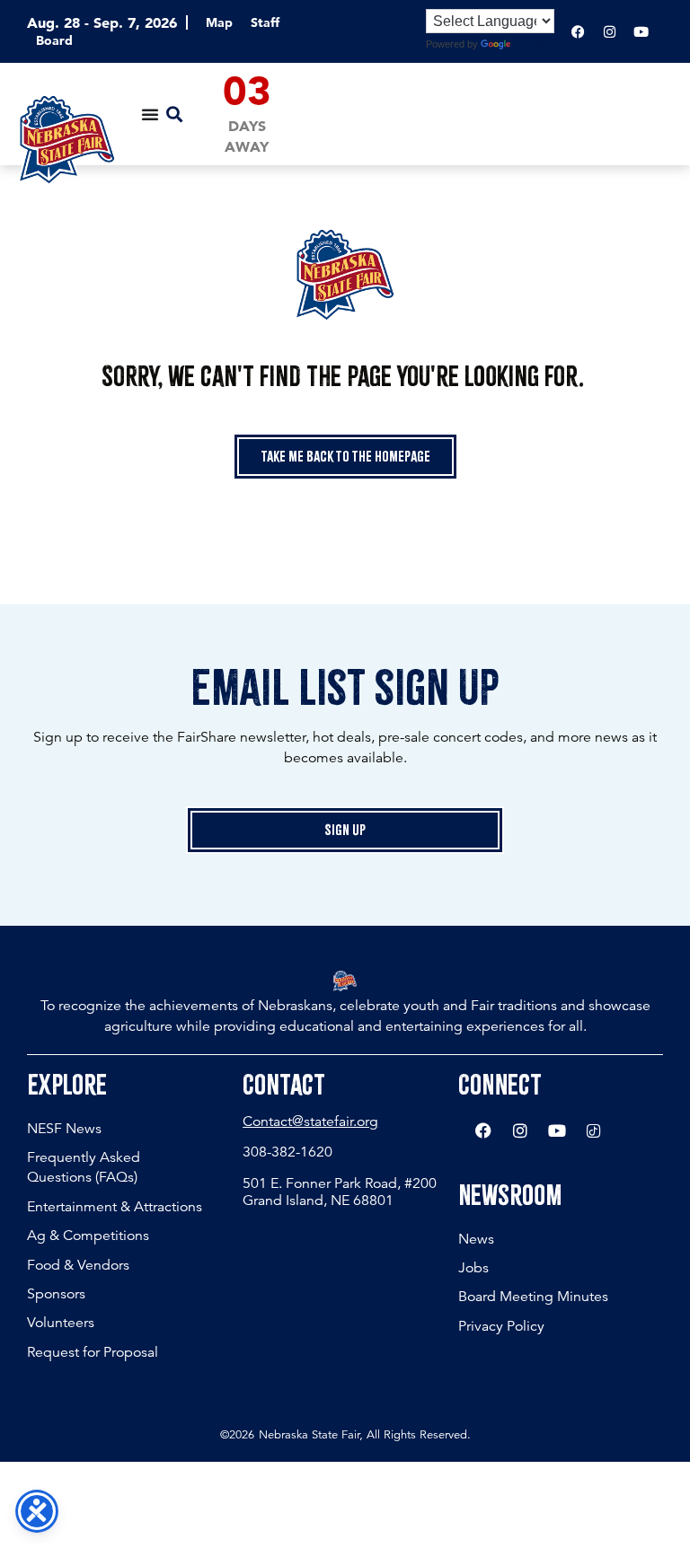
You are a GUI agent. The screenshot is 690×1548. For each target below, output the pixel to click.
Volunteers (60, 1323)
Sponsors (56, 1294)
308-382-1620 (287, 1152)
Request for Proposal (92, 1352)
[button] (174, 114)
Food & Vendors (78, 1265)
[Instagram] (609, 31)
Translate (534, 44)
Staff (265, 22)
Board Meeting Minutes (533, 1297)
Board (54, 40)
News (476, 1239)
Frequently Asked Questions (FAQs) (83, 1167)
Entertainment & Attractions (114, 1207)
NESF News (64, 1129)
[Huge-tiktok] (594, 1130)
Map (219, 22)
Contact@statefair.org (310, 1121)
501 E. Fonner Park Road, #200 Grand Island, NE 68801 (340, 1191)
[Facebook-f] (577, 31)
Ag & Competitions (88, 1236)
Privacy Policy (501, 1326)
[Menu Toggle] (150, 114)
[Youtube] (640, 31)
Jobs (473, 1268)
